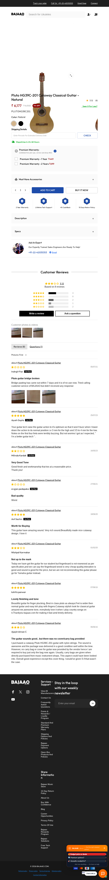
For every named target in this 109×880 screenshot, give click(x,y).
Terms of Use (47, 825)
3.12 (62, 283)
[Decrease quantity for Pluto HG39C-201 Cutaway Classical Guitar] (15, 190)
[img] (18, 367)
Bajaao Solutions (45, 839)
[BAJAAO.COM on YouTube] (13, 699)
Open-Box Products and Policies (47, 754)
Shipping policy (56, 871)
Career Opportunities (47, 815)
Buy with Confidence (46, 803)
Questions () (36, 346)
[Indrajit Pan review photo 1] (18, 397)
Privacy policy (33, 871)
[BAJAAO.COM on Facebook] (13, 692)
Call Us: (62, 3)
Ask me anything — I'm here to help (87, 864)
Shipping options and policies (46, 736)
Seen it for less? (89, 106)
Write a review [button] (36, 313)
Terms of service (44, 871)
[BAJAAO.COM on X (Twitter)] (20, 692)
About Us (45, 798)
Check (87, 135)
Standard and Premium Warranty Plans (47, 726)
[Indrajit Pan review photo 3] (49, 397)
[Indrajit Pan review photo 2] (33, 397)
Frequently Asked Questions (46, 704)
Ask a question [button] (72, 313)
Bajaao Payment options (45, 745)
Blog (43, 809)
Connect (94, 3)
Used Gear (81, 3)
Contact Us (46, 698)
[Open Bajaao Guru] (102, 873)
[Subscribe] (92, 703)
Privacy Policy (47, 820)
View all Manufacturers (47, 692)
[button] (39, 293)
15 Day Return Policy (47, 792)
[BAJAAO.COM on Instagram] (28, 692)
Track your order (40, 3)
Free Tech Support (45, 846)
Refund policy (22, 871)
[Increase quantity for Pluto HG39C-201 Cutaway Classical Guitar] (25, 190)
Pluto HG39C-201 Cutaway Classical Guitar (39, 362)
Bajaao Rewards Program (45, 831)
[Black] (20, 123)
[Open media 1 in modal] (71, 75)
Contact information (40, 875)
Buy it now (81, 190)
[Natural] (13, 123)
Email (54, 252)
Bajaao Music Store (47, 785)
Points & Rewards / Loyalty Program (45, 714)
